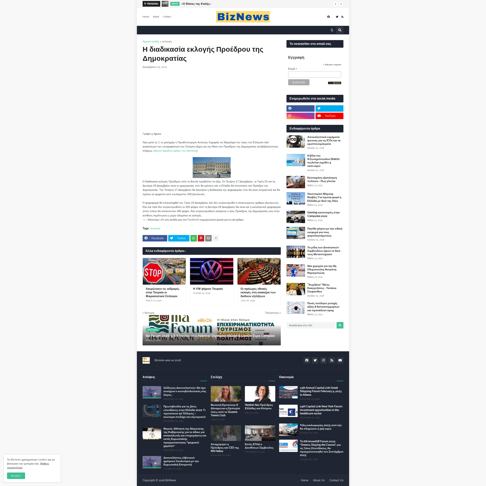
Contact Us (336, 480)
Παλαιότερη (272, 312)
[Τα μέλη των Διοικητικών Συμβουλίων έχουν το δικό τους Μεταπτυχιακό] (295, 252)
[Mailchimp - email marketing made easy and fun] (334, 83)
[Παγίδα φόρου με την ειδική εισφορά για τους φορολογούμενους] (295, 233)
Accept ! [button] (16, 475)
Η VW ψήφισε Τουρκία (208, 288)
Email (292, 69)
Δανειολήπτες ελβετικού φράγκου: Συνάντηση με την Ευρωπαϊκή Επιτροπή (181, 461)
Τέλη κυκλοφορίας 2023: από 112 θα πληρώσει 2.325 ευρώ (321, 427)
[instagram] (300, 116)
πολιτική (167, 41)
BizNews (170, 480)
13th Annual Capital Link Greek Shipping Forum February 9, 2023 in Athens (321, 391)
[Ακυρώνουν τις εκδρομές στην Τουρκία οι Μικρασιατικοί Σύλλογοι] (164, 271)
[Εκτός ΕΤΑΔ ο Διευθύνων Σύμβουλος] (260, 433)
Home (146, 16)
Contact (167, 16)
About (156, 16)
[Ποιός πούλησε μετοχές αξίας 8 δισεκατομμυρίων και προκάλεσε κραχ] (295, 308)
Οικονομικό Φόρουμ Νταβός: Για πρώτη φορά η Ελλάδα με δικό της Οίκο (324, 197)
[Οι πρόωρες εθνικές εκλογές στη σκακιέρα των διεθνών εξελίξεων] (259, 271)
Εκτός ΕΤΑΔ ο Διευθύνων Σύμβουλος (259, 446)
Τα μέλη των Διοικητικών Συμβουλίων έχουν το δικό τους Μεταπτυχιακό (323, 251)
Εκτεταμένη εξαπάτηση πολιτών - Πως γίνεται (322, 179)
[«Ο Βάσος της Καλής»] (165, 4)
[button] (335, 4)
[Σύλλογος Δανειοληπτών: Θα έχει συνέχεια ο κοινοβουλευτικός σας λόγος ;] (152, 392)
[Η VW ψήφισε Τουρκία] (211, 271)
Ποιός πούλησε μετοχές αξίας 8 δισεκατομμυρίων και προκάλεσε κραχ (323, 307)
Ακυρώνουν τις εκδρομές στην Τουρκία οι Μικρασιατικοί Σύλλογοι (162, 292)
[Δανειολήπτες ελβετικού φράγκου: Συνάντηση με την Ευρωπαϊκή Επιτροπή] (152, 462)
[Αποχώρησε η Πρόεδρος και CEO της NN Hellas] (226, 433)
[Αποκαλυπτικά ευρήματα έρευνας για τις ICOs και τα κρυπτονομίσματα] (295, 141)
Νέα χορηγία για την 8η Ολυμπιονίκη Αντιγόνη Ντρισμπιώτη (321, 269)
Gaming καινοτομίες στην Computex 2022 (323, 214)
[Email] (208, 238)
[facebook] (328, 16)
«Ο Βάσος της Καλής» (196, 4)
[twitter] (337, 16)
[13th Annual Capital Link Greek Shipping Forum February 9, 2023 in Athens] (288, 392)
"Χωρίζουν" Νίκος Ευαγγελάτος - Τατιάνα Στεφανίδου (321, 288)
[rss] (342, 16)
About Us (319, 480)
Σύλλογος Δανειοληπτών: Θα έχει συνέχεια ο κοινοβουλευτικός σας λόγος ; (184, 391)
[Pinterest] (201, 238)
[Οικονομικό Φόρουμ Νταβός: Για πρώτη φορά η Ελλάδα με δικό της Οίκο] (295, 198)
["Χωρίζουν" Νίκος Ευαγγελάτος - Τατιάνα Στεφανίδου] (295, 289)
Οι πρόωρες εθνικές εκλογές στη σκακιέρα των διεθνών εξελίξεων (258, 292)
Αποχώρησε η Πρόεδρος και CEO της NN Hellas (225, 448)
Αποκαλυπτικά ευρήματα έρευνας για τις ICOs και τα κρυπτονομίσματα (324, 140)
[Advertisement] (212, 100)
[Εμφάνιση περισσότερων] (216, 238)
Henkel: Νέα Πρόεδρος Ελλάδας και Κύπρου (259, 406)
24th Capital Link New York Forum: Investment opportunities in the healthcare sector (321, 410)
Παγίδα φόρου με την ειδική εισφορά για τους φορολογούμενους (324, 232)
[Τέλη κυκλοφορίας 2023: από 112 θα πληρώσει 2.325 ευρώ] (288, 429)
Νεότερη (149, 312)
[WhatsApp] (193, 238)
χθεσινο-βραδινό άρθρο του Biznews (174, 150)
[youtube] (340, 360)
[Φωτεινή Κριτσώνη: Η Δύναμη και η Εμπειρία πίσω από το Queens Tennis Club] (226, 394)
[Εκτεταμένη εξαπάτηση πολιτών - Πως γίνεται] (295, 182)
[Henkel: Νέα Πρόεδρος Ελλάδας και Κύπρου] (260, 394)
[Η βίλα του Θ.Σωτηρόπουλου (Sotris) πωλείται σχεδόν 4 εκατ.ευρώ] (295, 160)
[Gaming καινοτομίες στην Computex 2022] (295, 217)
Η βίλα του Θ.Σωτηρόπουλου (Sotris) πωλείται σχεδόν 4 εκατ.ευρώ (323, 161)
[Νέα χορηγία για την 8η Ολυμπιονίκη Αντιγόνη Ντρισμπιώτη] (295, 270)
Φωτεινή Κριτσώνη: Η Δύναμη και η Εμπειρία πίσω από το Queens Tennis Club (225, 410)
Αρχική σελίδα (151, 41)
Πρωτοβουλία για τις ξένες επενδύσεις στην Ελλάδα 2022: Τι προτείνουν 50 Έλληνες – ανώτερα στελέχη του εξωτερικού (184, 411)
